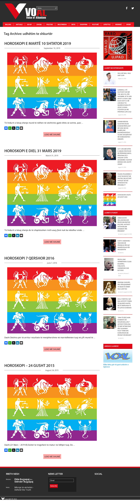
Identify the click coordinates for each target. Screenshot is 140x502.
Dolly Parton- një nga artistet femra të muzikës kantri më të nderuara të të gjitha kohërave (125, 303)
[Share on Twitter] (13, 128)
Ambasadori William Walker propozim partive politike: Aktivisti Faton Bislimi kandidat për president (124, 224)
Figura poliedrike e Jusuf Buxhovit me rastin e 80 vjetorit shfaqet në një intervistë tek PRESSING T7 (124, 179)
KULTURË (95, 24)
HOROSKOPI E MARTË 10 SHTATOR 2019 (37, 44)
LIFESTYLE (106, 24)
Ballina (8, 24)
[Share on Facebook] (6, 128)
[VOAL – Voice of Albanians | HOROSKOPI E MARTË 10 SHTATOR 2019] (19, 11)
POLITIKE (49, 24)
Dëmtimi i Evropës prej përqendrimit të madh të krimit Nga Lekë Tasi (124, 286)
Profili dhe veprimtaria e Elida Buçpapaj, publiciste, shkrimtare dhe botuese (124, 265)
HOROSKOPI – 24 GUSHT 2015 (29, 366)
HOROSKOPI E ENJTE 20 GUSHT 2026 (124, 196)
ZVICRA (39, 24)
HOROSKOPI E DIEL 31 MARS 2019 (32, 151)
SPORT (128, 24)
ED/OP (29, 24)
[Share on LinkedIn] (17, 128)
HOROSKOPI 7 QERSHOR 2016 (29, 259)
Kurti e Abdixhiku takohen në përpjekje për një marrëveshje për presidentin (124, 245)
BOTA (73, 24)
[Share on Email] (21, 128)
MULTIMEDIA (62, 24)
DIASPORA (83, 24)
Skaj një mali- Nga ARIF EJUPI (124, 74)
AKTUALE (19, 24)
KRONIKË (118, 24)
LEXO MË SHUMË (52, 134)
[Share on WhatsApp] (9, 128)
